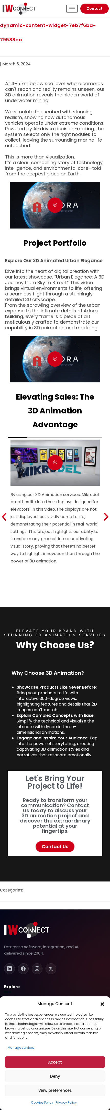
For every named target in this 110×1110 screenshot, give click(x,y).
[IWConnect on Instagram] (37, 968)
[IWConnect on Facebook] (23, 968)
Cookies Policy (42, 1102)
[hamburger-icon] (72, 9)
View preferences (55, 1090)
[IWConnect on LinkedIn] (9, 968)
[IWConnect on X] (51, 968)
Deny (55, 1076)
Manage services (21, 1047)
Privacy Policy (66, 1102)
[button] (102, 1003)
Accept (55, 1062)
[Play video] (55, 205)
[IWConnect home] (26, 930)
